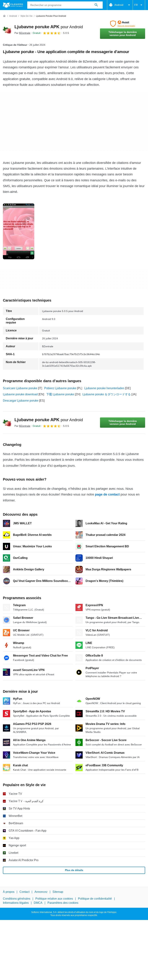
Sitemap (58, 891)
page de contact (107, 494)
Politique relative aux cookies (54, 898)
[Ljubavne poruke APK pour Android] (7, 29)
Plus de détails (74, 870)
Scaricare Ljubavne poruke (20, 388)
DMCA (38, 902)
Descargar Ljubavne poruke (20, 400)
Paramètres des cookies (62, 902)
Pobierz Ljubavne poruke (60, 388)
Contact (24, 891)
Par (22, 32)
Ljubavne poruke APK (48, 26)
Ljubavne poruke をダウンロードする (106, 394)
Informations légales (16, 902)
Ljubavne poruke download (20, 394)
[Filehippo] (13, 5)
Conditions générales (16, 898)
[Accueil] (4, 16)
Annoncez (40, 891)
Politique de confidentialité (95, 898)
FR (136, 4)
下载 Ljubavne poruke (60, 394)
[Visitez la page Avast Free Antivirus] (122, 24)
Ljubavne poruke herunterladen (104, 388)
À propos (8, 891)
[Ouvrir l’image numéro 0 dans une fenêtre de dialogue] (18, 231)
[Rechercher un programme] (96, 5)
